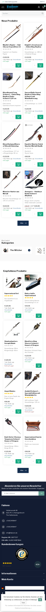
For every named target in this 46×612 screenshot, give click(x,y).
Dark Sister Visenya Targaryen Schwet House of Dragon (12, 439)
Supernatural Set (11, 293)
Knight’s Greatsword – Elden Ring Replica (33, 46)
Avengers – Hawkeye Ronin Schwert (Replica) (33, 194)
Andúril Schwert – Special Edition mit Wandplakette (32, 393)
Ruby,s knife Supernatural (30, 294)
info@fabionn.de (11, 533)
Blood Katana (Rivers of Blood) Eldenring (11, 145)
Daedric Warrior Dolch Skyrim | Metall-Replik (34, 145)
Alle (21, 223)
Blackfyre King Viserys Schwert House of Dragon (32, 343)
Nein (23, 603)
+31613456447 (11, 521)
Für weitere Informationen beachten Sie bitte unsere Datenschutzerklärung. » (23, 606)
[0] (43, 7)
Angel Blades (9, 391)
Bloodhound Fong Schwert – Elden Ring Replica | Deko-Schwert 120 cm (11, 95)
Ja (40, 600)
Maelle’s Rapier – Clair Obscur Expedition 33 (12, 46)
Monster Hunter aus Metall (11, 193)
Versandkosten (17, 59)
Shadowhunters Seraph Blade (11, 342)
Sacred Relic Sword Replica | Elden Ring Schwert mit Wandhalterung (33, 95)
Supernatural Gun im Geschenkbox (33, 438)
